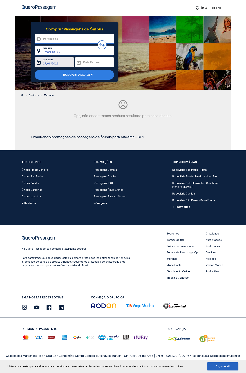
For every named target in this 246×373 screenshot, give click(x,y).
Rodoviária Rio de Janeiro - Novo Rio (194, 176)
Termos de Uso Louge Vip (182, 252)
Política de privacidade (180, 246)
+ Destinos (29, 203)
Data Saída (48, 60)
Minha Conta (174, 265)
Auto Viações (214, 239)
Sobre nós (173, 233)
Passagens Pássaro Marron (110, 196)
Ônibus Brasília (30, 183)
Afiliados (211, 258)
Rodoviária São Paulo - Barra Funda (193, 200)
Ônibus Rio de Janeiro (35, 169)
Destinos (211, 252)
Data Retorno (91, 62)
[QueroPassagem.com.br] (23, 95)
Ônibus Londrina (31, 196)
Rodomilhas (213, 271)
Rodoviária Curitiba (183, 193)
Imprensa (172, 258)
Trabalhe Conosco (178, 277)
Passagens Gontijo (105, 176)
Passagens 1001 (103, 183)
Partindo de (50, 38)
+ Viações (100, 203)
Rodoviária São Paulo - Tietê (189, 169)
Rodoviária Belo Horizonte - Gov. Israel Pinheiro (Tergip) (195, 185)
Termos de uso (176, 239)
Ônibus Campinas (32, 189)
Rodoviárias (213, 246)
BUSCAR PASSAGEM (78, 75)
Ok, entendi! (223, 366)
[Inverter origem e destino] (102, 44)
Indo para (47, 48)
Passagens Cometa (105, 169)
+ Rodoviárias (181, 206)
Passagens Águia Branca (108, 189)
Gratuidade (212, 233)
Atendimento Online (178, 271)
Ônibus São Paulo (32, 176)
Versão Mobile (214, 265)
